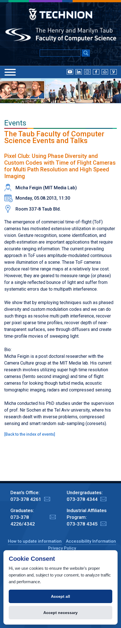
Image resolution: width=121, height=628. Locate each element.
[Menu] (10, 72)
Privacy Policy (62, 548)
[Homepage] (105, 71)
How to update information (35, 541)
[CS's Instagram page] (87, 71)
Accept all (60, 596)
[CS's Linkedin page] (78, 71)
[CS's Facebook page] (96, 71)
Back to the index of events (29, 434)
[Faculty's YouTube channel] (70, 71)
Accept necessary (60, 612)
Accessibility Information (91, 541)
